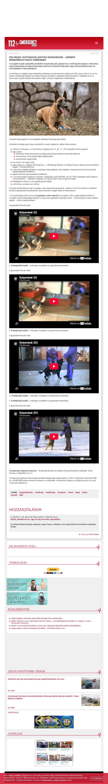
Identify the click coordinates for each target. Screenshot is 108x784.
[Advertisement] (54, 18)
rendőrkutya (50, 492)
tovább (12, 690)
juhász (84, 492)
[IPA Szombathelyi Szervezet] (54, 722)
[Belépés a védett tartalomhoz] (54, 598)
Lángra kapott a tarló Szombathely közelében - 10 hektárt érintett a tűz (38, 628)
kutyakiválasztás (26, 492)
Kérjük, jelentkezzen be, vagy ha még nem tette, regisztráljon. (36, 519)
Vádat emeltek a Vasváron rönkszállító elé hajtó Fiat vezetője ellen (36, 618)
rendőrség (39, 492)
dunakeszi (62, 492)
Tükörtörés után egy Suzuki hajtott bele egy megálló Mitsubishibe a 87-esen (36, 679)
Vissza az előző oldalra (90, 534)
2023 (21, 495)
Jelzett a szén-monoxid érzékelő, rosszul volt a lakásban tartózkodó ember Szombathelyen (46, 626)
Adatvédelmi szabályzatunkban (54, 780)
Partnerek (13, 713)
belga (77, 492)
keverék (14, 495)
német (70, 492)
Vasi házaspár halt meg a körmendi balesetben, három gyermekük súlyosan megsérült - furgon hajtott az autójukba (43, 697)
